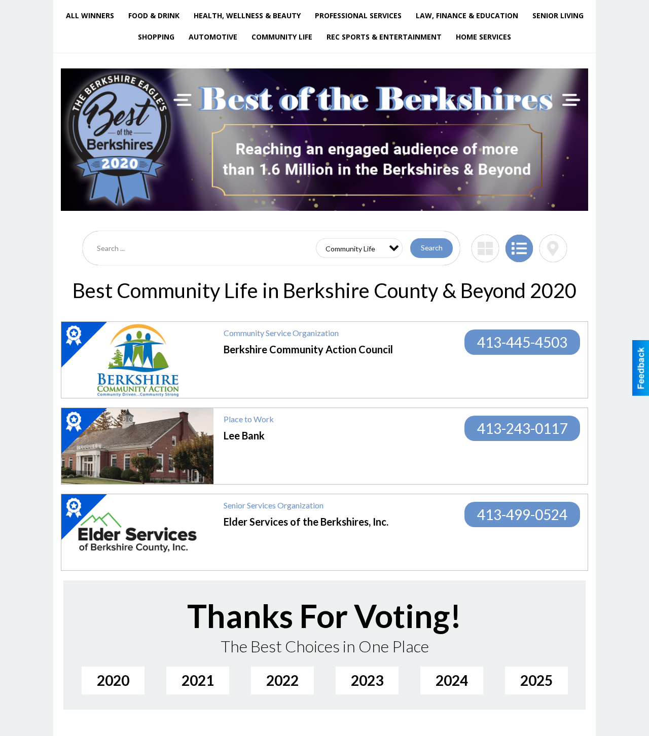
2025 (536, 680)
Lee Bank (244, 435)
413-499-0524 (522, 514)
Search (432, 247)
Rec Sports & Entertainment (384, 37)
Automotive (213, 37)
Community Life (281, 37)
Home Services (483, 37)
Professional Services (358, 15)
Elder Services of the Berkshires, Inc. (306, 522)
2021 (198, 680)
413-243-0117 (522, 428)
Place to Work (249, 419)
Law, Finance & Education (467, 15)
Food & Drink (153, 15)
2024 (452, 680)
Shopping (156, 37)
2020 (113, 680)
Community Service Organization (281, 333)
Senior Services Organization (273, 505)
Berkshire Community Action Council (308, 349)
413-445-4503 (522, 342)
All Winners (90, 15)
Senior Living (558, 15)
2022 (282, 680)
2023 (367, 680)
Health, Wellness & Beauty (247, 15)
